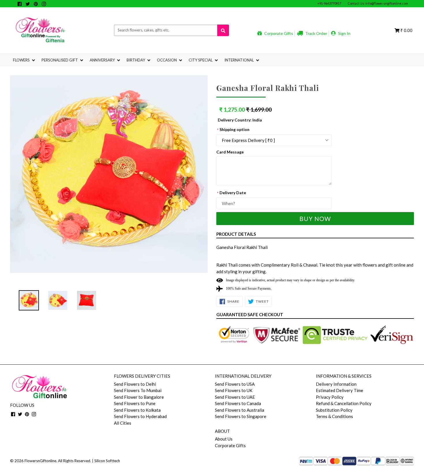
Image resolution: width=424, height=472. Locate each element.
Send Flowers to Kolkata (137, 410)
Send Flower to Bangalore (139, 397)
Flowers (22, 60)
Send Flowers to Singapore (240, 416)
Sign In (343, 33)
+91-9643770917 (329, 3)
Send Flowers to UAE (235, 397)
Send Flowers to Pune (134, 403)
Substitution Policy (334, 410)
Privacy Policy (330, 397)
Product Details (236, 234)
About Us (223, 438)
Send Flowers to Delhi (135, 384)
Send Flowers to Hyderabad (140, 416)
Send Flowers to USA (235, 384)
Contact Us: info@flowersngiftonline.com (378, 3)
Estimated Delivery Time (339, 390)
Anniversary (103, 60)
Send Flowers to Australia (239, 410)
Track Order (315, 33)
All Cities (122, 423)
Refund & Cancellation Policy (344, 403)
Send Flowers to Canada (238, 403)
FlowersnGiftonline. (41, 460)
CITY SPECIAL (201, 60)
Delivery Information (336, 384)
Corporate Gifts (278, 33)
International (239, 60)
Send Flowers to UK (233, 390)
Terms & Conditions (334, 416)
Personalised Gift (60, 60)
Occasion (167, 60)
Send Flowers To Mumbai (138, 390)
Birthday (136, 60)
